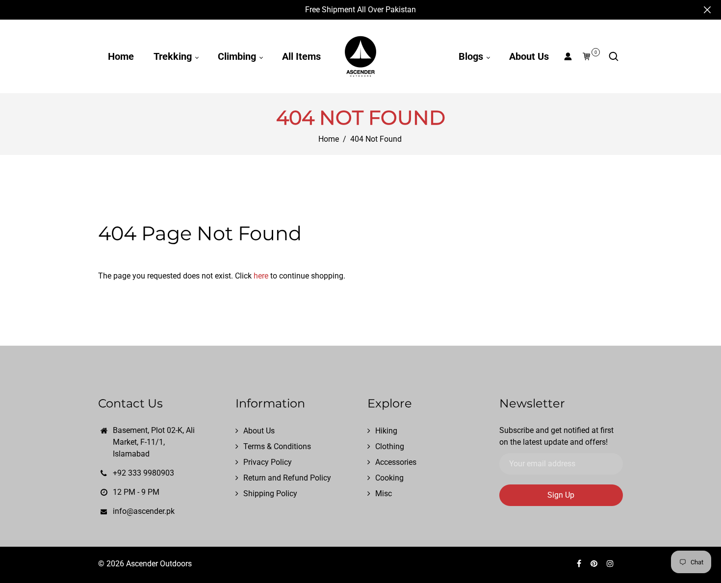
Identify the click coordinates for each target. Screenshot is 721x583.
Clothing (389, 446)
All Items (301, 56)
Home (121, 56)
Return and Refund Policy (287, 477)
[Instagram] (611, 563)
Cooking (389, 477)
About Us (529, 56)
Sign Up (560, 495)
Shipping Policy (270, 493)
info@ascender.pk (144, 511)
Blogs (472, 56)
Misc (383, 493)
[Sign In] (568, 56)
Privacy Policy (267, 462)
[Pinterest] (595, 563)
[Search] (613, 56)
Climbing (238, 56)
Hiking (386, 430)
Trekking (174, 56)
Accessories (395, 462)
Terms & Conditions (277, 446)
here (261, 275)
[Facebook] (580, 563)
